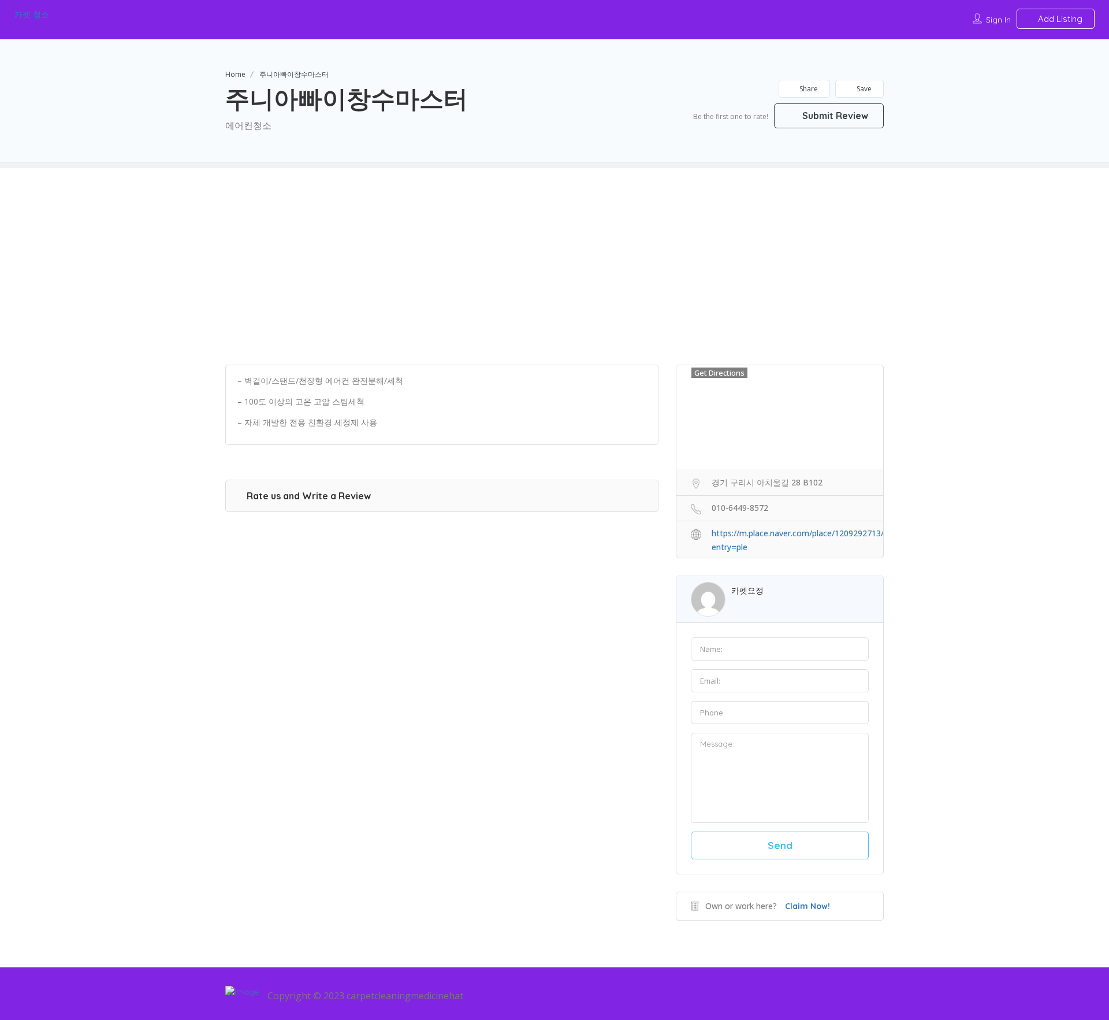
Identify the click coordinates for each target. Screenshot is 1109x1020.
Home (235, 74)
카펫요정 (747, 590)
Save (863, 89)
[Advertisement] (554, 249)
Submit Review (834, 115)
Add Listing (1059, 18)
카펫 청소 (31, 14)
